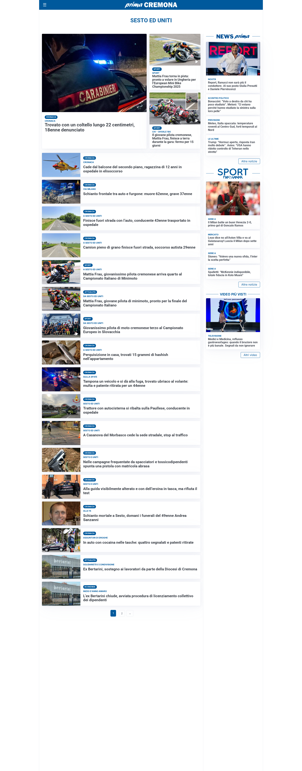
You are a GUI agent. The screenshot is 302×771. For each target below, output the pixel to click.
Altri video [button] (250, 355)
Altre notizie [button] (249, 161)
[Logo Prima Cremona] (151, 5)
